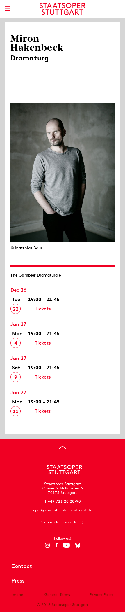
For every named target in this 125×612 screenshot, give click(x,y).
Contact (22, 566)
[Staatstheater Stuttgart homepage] (63, 9)
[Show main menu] (7, 8)
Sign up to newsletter (60, 522)
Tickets (43, 308)
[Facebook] (57, 545)
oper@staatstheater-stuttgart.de (62, 510)
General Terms (57, 594)
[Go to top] (62, 447)
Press (18, 580)
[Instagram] (47, 545)
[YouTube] (66, 545)
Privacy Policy (101, 594)
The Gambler (23, 275)
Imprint (18, 594)
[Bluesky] (77, 545)
